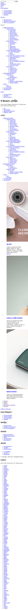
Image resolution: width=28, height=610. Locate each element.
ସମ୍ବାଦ (2, 92)
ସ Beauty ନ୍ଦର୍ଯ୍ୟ (11, 78)
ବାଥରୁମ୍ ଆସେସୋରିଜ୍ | (15, 51)
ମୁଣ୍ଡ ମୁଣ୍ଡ (12, 46)
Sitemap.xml (6, 454)
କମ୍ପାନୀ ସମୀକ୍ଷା (8, 10)
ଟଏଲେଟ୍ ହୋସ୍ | (13, 70)
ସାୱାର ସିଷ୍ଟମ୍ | (13, 42)
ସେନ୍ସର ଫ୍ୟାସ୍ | (13, 38)
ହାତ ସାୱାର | (12, 43)
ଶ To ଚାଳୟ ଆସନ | (14, 65)
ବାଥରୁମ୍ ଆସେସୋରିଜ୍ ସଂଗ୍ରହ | (14, 50)
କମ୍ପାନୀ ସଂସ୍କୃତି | (8, 12)
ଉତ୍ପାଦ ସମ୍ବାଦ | (8, 97)
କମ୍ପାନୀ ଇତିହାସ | (8, 13)
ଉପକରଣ (9, 86)
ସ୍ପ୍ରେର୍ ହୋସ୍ (13, 72)
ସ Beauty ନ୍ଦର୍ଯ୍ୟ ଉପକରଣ (16, 81)
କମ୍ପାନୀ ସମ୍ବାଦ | (8, 94)
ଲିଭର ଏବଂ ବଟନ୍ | (14, 59)
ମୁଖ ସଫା (12, 80)
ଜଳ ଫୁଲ (12, 76)
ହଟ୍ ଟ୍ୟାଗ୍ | (6, 453)
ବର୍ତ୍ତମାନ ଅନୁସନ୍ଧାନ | (6, 409)
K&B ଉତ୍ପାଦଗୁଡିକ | (9, 27)
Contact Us (3, 4)
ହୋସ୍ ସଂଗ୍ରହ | (10, 66)
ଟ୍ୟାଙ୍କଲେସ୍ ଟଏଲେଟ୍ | (15, 63)
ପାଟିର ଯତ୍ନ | (10, 74)
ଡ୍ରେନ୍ (11, 53)
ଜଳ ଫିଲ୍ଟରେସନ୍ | (8, 88)
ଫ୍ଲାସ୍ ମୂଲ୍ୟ (13, 58)
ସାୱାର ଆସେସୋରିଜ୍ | (14, 49)
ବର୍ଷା (11, 45)
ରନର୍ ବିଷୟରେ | (4, 8)
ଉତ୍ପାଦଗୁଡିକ (7, 109)
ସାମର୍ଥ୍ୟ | (3, 17)
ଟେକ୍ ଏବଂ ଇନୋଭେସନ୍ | (9, 22)
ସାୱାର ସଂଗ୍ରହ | (10, 41)
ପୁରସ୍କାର (6, 14)
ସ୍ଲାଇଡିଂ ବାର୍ (13, 47)
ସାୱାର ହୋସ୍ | (13, 68)
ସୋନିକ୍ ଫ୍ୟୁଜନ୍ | (13, 77)
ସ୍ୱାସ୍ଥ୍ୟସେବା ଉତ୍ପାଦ (9, 73)
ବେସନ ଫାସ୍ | (13, 31)
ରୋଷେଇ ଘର (13, 30)
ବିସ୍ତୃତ (5, 84)
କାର (8, 85)
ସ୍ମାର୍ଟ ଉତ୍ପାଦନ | (8, 19)
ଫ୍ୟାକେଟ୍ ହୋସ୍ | (13, 69)
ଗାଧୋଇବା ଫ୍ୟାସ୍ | (14, 35)
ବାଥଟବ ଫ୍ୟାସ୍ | (13, 34)
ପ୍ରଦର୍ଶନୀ (6, 95)
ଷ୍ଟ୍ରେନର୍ (12, 54)
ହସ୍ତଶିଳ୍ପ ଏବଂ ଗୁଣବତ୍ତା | (10, 21)
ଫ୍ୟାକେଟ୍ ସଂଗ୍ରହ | (11, 29)
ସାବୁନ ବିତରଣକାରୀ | (14, 39)
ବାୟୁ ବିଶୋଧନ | (7, 89)
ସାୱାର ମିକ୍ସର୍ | (13, 33)
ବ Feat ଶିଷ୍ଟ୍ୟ (7, 451)
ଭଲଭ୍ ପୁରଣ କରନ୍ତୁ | (15, 57)
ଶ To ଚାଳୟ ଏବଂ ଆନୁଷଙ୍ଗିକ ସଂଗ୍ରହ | (16, 55)
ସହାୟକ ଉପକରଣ (14, 82)
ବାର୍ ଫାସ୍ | (12, 37)
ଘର (1, 6)
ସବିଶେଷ (9, 253)
